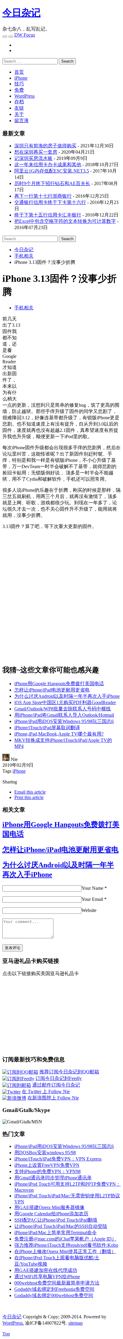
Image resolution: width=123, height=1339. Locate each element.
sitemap (75, 1323)
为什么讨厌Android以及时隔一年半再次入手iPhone (67, 696)
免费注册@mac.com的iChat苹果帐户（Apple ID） (65, 1238)
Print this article (29, 797)
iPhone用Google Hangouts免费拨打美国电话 (59, 683)
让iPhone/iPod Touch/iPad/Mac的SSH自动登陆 (60, 1226)
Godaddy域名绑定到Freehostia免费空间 (54, 1289)
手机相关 (23, 307)
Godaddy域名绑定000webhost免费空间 (53, 1295)
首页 (19, 72)
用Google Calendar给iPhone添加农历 (51, 1213)
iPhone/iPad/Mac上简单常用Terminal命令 (55, 1232)
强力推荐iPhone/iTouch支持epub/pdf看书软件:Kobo (66, 1245)
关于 (19, 114)
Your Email (92, 899)
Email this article (30, 792)
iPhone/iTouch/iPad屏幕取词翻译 (47, 727)
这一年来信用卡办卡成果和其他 (47, 164)
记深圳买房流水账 (33, 158)
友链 (19, 108)
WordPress (24, 96)
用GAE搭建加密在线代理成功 (45, 1270)
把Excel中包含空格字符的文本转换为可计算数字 (65, 221)
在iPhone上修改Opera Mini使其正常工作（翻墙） (65, 1251)
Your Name (92, 888)
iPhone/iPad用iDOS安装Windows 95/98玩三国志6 (64, 721)
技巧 (19, 83)
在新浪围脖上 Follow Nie (53, 1097)
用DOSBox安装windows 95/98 (45, 1152)
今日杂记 (21, 12)
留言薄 (21, 120)
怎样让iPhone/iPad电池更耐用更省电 (52, 689)
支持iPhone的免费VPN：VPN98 (47, 1171)
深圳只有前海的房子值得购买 (45, 145)
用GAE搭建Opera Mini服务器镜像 (49, 1207)
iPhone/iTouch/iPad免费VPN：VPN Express (58, 1158)
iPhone (20, 78)
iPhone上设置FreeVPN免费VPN (46, 1165)
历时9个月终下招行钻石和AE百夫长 (52, 183)
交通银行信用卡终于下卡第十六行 (50, 202)
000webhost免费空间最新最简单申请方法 (56, 1282)
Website (89, 910)
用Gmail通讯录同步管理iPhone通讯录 (53, 1177)
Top (6, 1333)
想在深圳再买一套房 (35, 152)
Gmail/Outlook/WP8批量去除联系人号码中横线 (62, 708)
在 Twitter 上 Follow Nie (46, 1091)
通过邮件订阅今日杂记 (56, 1084)
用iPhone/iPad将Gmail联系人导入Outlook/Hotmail (64, 715)
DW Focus (24, 34)
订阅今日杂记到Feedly (59, 1078)
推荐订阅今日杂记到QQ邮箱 (69, 1071)
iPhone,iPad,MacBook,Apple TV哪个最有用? (59, 733)
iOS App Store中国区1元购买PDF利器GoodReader (65, 702)
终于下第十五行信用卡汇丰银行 (47, 214)
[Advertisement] (70, 358)
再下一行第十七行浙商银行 (43, 196)
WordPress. (13, 1323)
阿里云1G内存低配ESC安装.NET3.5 (51, 170)
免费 (19, 90)
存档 (19, 101)
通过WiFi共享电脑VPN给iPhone (47, 1276)
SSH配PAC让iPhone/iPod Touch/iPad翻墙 (55, 1220)
